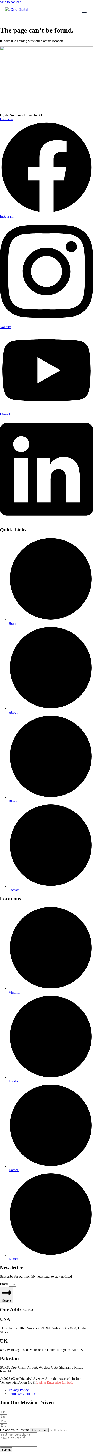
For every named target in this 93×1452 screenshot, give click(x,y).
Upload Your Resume (15, 1430)
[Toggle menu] (84, 13)
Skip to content (10, 2)
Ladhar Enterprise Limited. (54, 1382)
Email (4, 1284)
